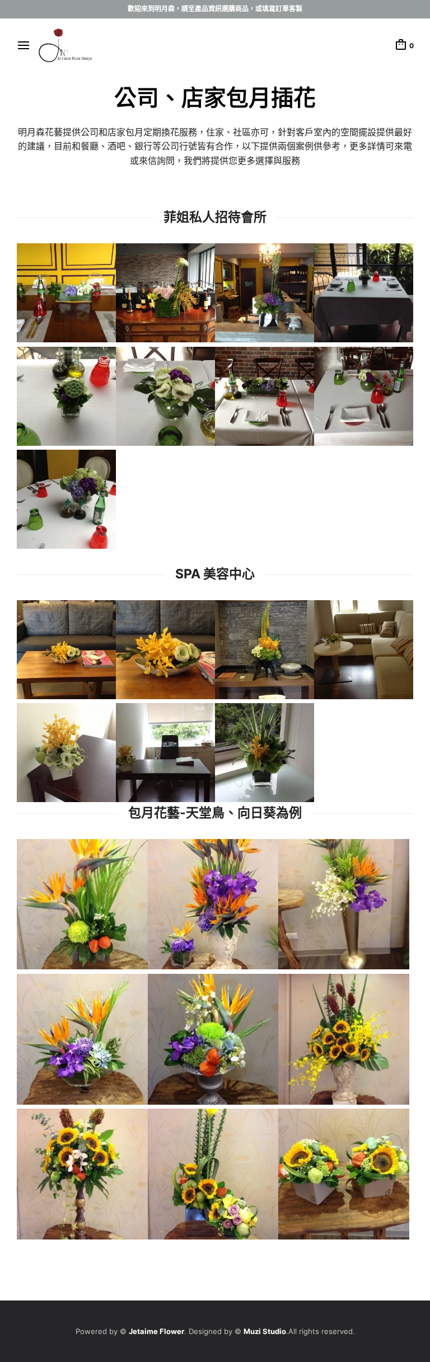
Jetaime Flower (156, 1331)
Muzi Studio (265, 1331)
